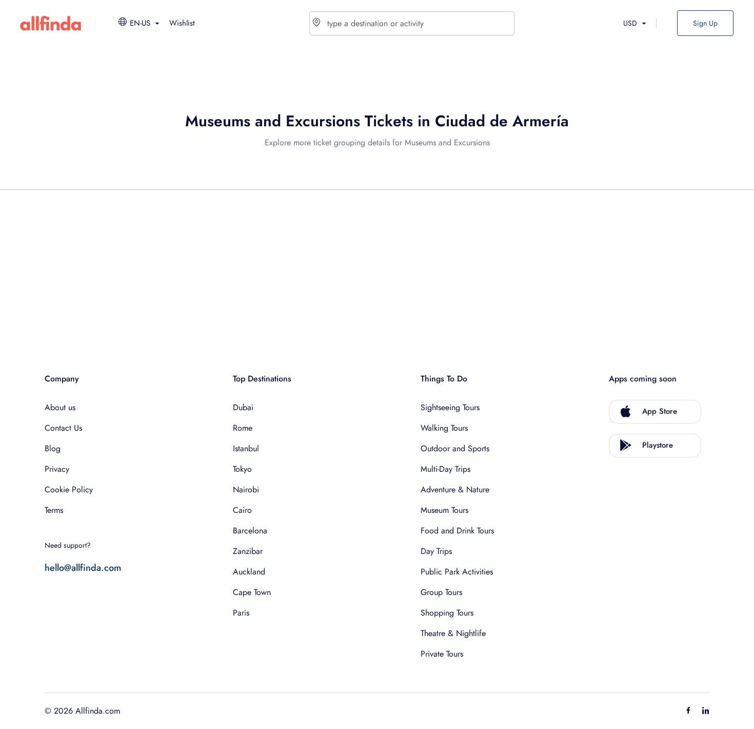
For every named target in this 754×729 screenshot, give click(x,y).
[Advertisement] (352, 270)
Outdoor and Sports (455, 448)
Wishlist (182, 23)
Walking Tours (444, 428)
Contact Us (63, 428)
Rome (242, 428)
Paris (241, 613)
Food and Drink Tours (457, 530)
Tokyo (242, 469)
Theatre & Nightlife (453, 633)
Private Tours (442, 654)
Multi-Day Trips (445, 469)
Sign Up (705, 23)
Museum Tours (444, 510)
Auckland (249, 572)
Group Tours (441, 592)
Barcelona (250, 530)
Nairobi (246, 489)
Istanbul (246, 448)
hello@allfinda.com (83, 567)
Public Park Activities (457, 572)
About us (60, 407)
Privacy (57, 469)
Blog (53, 448)
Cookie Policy (69, 489)
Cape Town (252, 592)
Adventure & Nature (455, 489)
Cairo (242, 510)
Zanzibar (248, 551)
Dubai (243, 407)
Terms (54, 510)
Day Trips (436, 551)
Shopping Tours (447, 613)
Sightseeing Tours (450, 407)
